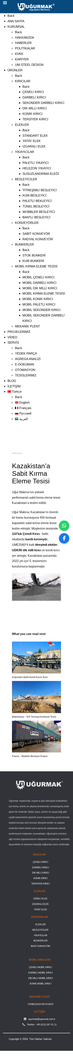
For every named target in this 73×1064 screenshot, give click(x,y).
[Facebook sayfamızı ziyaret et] (64, 538)
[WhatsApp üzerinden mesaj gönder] (64, 525)
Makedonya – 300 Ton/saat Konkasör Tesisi (34, 716)
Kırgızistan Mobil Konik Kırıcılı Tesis (30, 677)
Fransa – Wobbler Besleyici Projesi (30, 756)
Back (11, 16)
